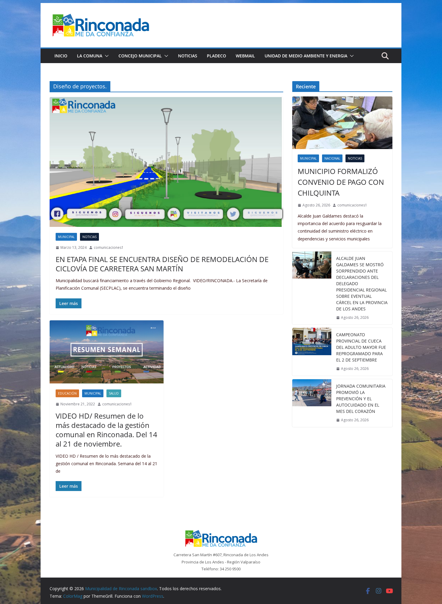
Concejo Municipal (140, 56)
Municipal (66, 237)
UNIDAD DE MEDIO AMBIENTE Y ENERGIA (306, 56)
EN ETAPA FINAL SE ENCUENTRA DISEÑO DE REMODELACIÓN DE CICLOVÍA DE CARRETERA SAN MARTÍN (162, 263)
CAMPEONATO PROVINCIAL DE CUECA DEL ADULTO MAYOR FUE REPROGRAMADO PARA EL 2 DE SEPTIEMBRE (361, 347)
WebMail (245, 56)
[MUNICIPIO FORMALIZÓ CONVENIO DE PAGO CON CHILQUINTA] (342, 122)
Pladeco (216, 56)
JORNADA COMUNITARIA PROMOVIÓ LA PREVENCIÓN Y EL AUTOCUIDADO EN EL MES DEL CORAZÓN (360, 398)
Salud (114, 393)
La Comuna (89, 56)
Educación (67, 393)
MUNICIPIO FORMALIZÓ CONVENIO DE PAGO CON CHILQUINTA (341, 182)
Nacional (332, 158)
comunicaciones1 (109, 247)
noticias (89, 237)
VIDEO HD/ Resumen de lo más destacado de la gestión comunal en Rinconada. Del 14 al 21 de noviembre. (106, 430)
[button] (105, 56)
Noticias (187, 56)
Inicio (60, 56)
